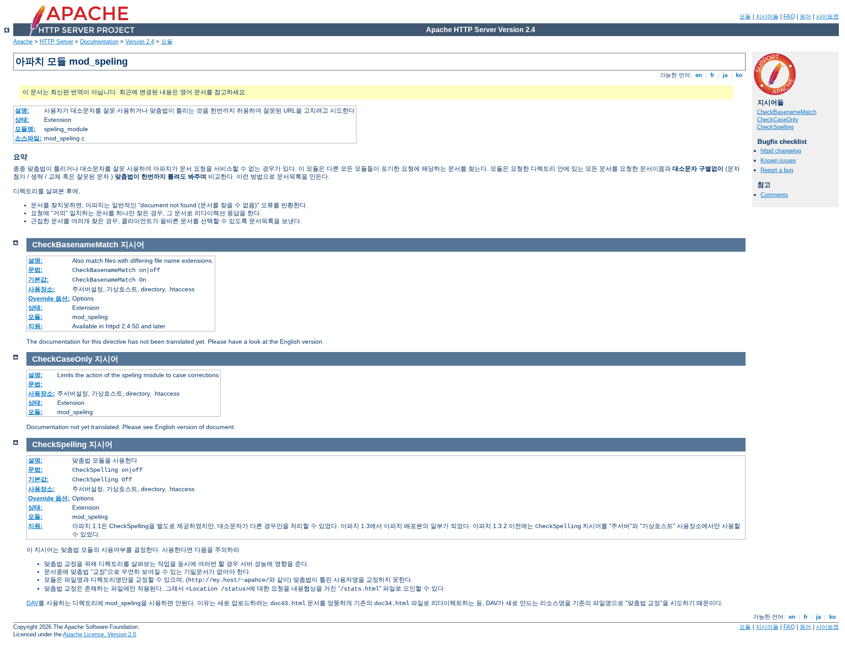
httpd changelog (780, 150)
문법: (35, 269)
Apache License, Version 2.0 (99, 634)
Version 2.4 (139, 41)
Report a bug (776, 170)
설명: (22, 110)
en (699, 75)
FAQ (789, 16)
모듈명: (25, 128)
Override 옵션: (49, 298)
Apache (23, 41)
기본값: (38, 279)
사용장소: (41, 289)
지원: (35, 326)
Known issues (778, 160)
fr (712, 75)
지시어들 (767, 16)
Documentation (99, 41)
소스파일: (28, 138)
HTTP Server (56, 41)
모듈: (35, 316)
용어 (805, 16)
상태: (22, 119)
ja (725, 75)
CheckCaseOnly (777, 119)
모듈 (745, 16)
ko (739, 75)
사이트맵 (827, 16)
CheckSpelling (775, 127)
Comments (774, 194)
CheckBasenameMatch (786, 112)
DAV (32, 602)
